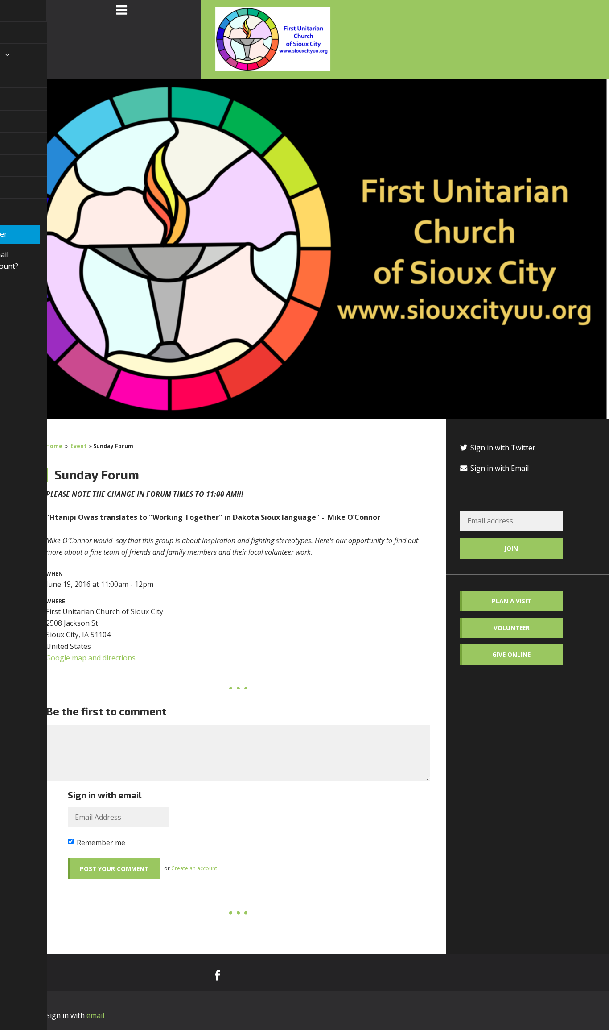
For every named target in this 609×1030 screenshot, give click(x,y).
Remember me (101, 842)
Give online (511, 654)
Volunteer (512, 627)
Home (54, 446)
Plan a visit (511, 601)
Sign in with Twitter (502, 448)
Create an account (194, 868)
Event (78, 446)
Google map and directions (91, 658)
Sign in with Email (499, 468)
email (95, 1015)
